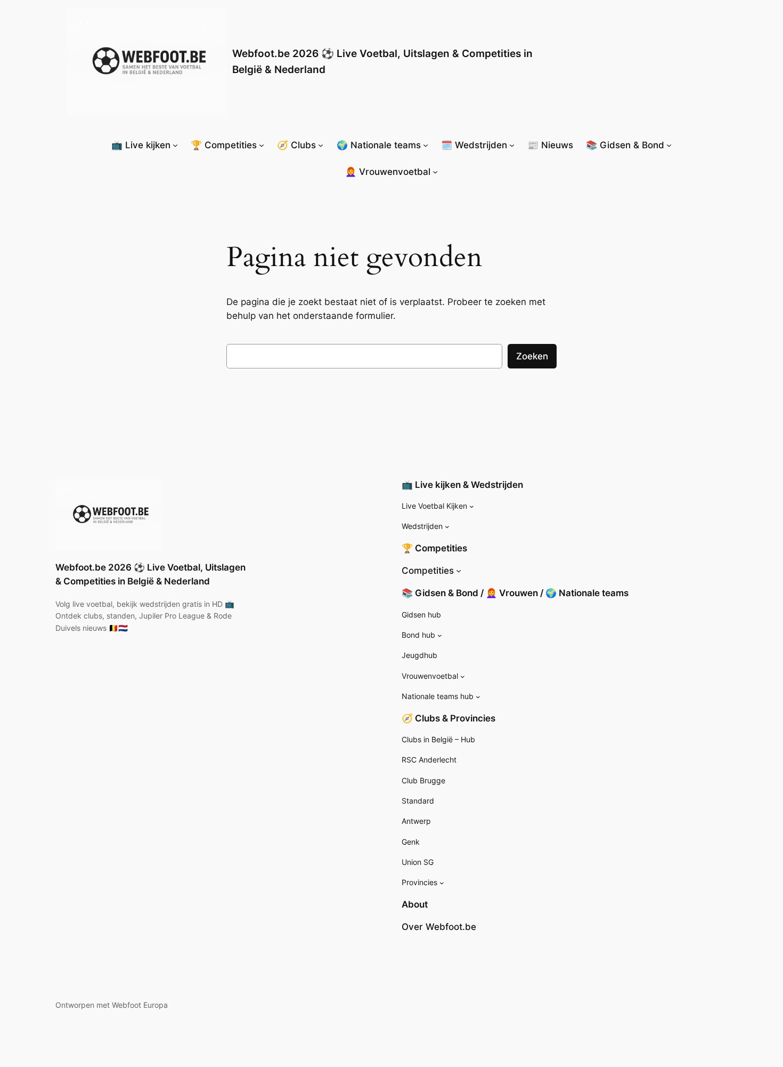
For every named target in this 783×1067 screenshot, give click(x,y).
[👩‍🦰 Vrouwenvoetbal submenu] (435, 171)
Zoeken (532, 356)
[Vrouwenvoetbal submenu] (462, 676)
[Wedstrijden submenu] (447, 526)
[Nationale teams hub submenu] (478, 696)
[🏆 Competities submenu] (261, 145)
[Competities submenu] (458, 570)
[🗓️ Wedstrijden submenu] (512, 145)
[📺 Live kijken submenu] (175, 145)
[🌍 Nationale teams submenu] (425, 145)
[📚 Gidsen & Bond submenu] (669, 145)
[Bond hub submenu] (439, 635)
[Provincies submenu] (441, 882)
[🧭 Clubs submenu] (320, 145)
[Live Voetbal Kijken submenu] (471, 506)
